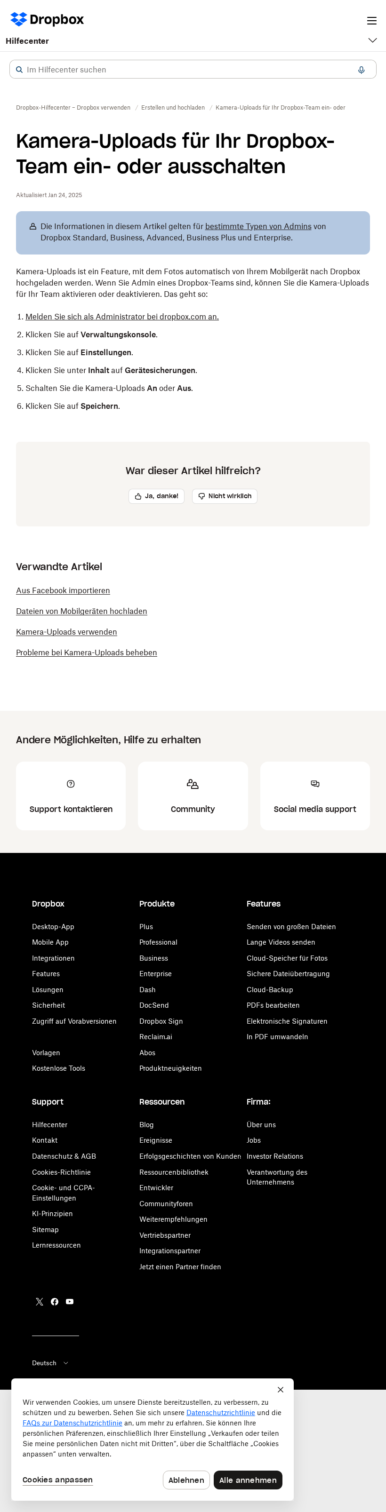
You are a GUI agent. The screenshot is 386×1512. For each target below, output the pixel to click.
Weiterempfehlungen (173, 1219)
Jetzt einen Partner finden (180, 1267)
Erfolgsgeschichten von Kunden (190, 1156)
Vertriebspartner (165, 1235)
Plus (146, 927)
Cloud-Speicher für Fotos (287, 958)
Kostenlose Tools (58, 1068)
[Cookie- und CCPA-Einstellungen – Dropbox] (152, 1439)
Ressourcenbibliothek (174, 1172)
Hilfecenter (27, 41)
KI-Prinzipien (52, 1214)
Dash (147, 990)
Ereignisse (155, 1140)
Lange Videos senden (281, 942)
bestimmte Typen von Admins (258, 226)
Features (46, 974)
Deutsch (44, 1363)
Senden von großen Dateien (291, 927)
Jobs (254, 1140)
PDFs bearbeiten (273, 1005)
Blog (146, 1125)
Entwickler (156, 1188)
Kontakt (44, 1140)
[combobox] (193, 69)
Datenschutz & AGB (64, 1156)
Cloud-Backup (270, 990)
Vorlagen (46, 1053)
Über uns (261, 1125)
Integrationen (53, 958)
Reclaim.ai (155, 1037)
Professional (158, 942)
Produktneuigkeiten (170, 1068)
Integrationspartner (170, 1251)
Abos (147, 1053)
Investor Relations (275, 1156)
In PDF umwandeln (277, 1037)
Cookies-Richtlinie (61, 1172)
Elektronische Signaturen (287, 1021)
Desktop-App (53, 927)
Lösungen (48, 990)
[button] (19, 69)
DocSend (154, 1005)
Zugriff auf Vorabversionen (74, 1021)
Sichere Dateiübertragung (288, 974)
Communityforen (166, 1204)
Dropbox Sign (161, 1021)
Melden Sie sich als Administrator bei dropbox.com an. (122, 316)
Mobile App (50, 942)
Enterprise (155, 974)
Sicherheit (48, 1005)
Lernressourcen (56, 1245)
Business (153, 958)
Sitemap (45, 1229)
